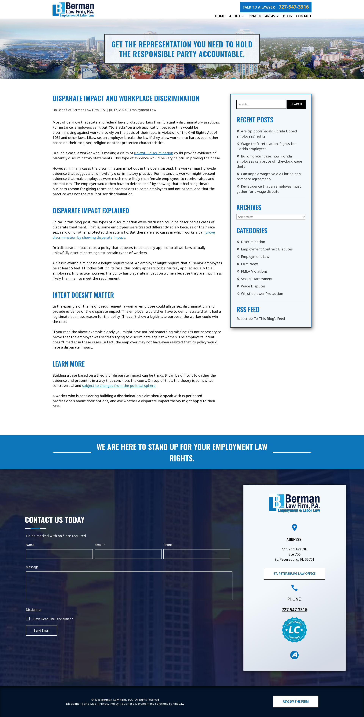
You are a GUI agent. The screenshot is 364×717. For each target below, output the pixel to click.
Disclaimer (34, 609)
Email (100, 545)
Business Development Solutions (145, 703)
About (235, 16)
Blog (287, 16)
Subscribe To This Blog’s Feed (260, 318)
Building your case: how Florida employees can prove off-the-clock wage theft (269, 161)
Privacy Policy (109, 703)
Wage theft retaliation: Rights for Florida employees (266, 146)
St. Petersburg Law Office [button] (294, 573)
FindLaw (178, 703)
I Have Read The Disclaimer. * (52, 619)
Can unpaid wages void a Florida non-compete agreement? (269, 176)
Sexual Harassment (257, 278)
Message (32, 567)
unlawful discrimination (153, 153)
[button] (360, 689)
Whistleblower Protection (262, 293)
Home (220, 16)
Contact (303, 16)
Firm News (249, 264)
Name (30, 545)
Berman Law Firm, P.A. (89, 110)
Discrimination (253, 241)
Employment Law (143, 110)
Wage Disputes (253, 286)
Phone (168, 545)
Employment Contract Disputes (267, 249)
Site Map (90, 703)
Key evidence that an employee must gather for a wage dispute (268, 189)
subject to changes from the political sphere (118, 385)
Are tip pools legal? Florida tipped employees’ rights (266, 134)
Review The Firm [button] (296, 701)
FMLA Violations (254, 271)
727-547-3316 (294, 6)
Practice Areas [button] (262, 16)
